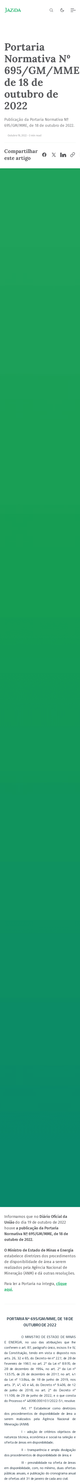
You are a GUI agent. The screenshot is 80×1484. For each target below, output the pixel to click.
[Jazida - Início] (12, 10)
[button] (51, 10)
